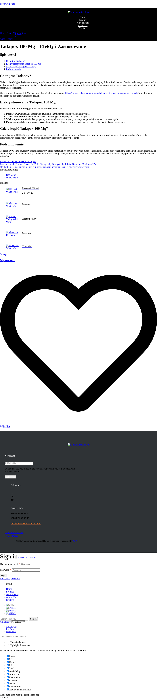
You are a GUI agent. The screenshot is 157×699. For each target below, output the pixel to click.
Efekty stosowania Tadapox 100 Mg (23, 63)
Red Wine (11, 175)
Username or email (10, 564)
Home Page (5, 33)
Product (10, 591)
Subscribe (10, 477)
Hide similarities (17, 642)
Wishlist (5, 426)
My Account (7, 260)
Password (5, 570)
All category (11, 627)
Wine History (19, 33)
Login (3, 575)
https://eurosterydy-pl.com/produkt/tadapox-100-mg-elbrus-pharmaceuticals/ (101, 93)
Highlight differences (19, 645)
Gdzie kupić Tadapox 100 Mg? (21, 66)
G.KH (75, 541)
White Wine (12, 177)
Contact (10, 600)
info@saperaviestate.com (26, 523)
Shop (3, 254)
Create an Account (27, 557)
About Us (11, 597)
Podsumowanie (13, 69)
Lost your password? (10, 578)
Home (9, 589)
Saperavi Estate (7, 3)
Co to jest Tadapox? (15, 61)
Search (33, 619)
